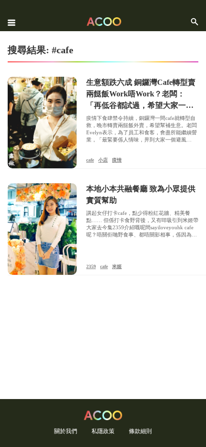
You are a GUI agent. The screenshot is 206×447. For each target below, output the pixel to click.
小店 (103, 160)
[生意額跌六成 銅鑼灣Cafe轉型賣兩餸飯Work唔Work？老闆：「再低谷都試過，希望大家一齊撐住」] (42, 122)
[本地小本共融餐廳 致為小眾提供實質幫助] (42, 229)
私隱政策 (103, 431)
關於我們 (65, 431)
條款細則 (140, 431)
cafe (90, 160)
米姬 (117, 266)
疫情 (117, 160)
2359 (91, 266)
